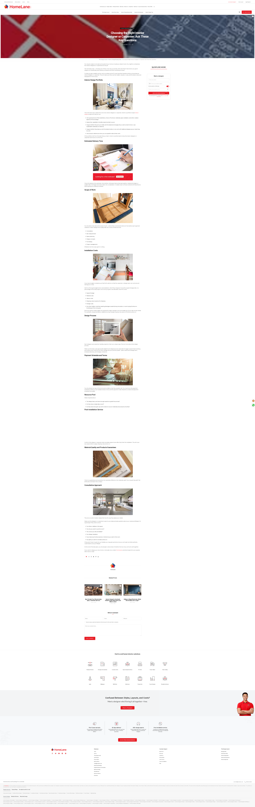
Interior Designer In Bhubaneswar (80, 800)
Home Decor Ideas (115, 12)
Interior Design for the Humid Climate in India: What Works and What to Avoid (113, 600)
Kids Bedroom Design (44, 793)
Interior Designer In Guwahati (175, 800)
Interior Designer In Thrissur (40, 803)
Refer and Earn (17, 1)
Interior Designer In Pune (200, 801)
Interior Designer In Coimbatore (116, 800)
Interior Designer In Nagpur (110, 801)
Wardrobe (122, 6)
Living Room (130, 6)
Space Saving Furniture (142, 6)
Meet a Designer (127, 708)
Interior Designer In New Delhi (145, 801)
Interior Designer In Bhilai (56, 800)
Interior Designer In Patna (190, 801)
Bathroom (136, 6)
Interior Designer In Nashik (121, 801)
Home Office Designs (71, 793)
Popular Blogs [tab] (15, 789)
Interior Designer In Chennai (104, 800)
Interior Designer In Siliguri (8, 803)
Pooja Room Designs (62, 793)
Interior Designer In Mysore (87, 801)
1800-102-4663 (249, 781)
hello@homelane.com (239, 781)
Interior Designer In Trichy (73, 803)
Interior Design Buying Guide (126, 12)
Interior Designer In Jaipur (210, 800)
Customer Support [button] (232, 1)
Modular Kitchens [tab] (15, 796)
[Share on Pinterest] (253, 16)
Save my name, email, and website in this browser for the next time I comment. (102, 622)
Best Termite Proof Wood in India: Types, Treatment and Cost (93, 600)
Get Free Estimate (247, 12)
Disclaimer (96, 775)
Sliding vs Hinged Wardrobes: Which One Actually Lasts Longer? (132, 600)
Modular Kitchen (116, 6)
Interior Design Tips (149, 12)
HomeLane (119, 550)
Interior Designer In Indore (199, 800)
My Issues (161, 753)
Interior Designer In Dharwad (129, 800)
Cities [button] (28, 1)
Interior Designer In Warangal (135, 803)
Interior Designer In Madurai (52, 801)
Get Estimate (96, 757)
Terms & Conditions (163, 761)
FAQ (160, 763)
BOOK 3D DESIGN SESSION (159, 93)
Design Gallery (109, 6)
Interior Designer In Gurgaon (164, 800)
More (154, 6)
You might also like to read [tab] (24, 789)
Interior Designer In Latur (29, 801)
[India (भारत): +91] (149, 83)
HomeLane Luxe (103, 6)
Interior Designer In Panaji (179, 801)
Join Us (23, 1)
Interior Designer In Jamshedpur (221, 800)
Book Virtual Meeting (98, 765)
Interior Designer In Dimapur (140, 800)
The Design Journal (105, 12)
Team (95, 751)
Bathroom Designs (79, 793)
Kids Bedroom (96, 771)
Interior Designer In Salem (232, 801)
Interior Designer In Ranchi (221, 801)
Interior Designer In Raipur (211, 801)
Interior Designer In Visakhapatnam (122, 803)
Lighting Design (93, 793)
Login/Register (248, 1)
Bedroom (126, 6)
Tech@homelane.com (98, 763)
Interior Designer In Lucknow (40, 801)
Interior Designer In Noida (169, 801)
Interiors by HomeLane (138, 12)
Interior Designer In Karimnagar (234, 800)
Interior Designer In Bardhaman (21, 800)
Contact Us (161, 755)
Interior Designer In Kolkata (19, 801)
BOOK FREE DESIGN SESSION (127, 740)
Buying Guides (223, 751)
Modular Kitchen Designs (17, 793)
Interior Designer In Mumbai (75, 801)
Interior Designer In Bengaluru (45, 800)
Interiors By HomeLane (225, 757)
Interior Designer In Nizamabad (157, 801)
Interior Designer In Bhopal (67, 800)
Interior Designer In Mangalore (63, 801)
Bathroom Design (97, 769)
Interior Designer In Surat (18, 803)
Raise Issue (161, 751)
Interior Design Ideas (225, 755)
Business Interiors (97, 773)
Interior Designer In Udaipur (97, 803)
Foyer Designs (86, 793)
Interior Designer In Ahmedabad (9, 800)
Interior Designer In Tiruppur (63, 803)
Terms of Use (161, 759)
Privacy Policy (96, 759)
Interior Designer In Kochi (7, 801)
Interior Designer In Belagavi (34, 800)
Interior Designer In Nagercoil (98, 801)
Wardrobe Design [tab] (23, 796)
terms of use (159, 96)
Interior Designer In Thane (29, 803)
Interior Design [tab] (6, 796)
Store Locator (241, 1)
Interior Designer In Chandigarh (92, 800)
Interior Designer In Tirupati (51, 803)
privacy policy (165, 95)
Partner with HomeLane (8, 1)
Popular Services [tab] (6, 789)
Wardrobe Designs (26, 793)
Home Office (150, 6)
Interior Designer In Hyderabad (187, 800)
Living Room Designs (34, 793)
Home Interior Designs (7, 793)
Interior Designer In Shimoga (243, 801)
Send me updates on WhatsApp (153, 86)
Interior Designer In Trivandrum (85, 803)
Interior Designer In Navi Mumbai (133, 801)
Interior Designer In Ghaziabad (152, 800)
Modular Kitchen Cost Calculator (100, 767)
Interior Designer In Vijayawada (109, 803)
